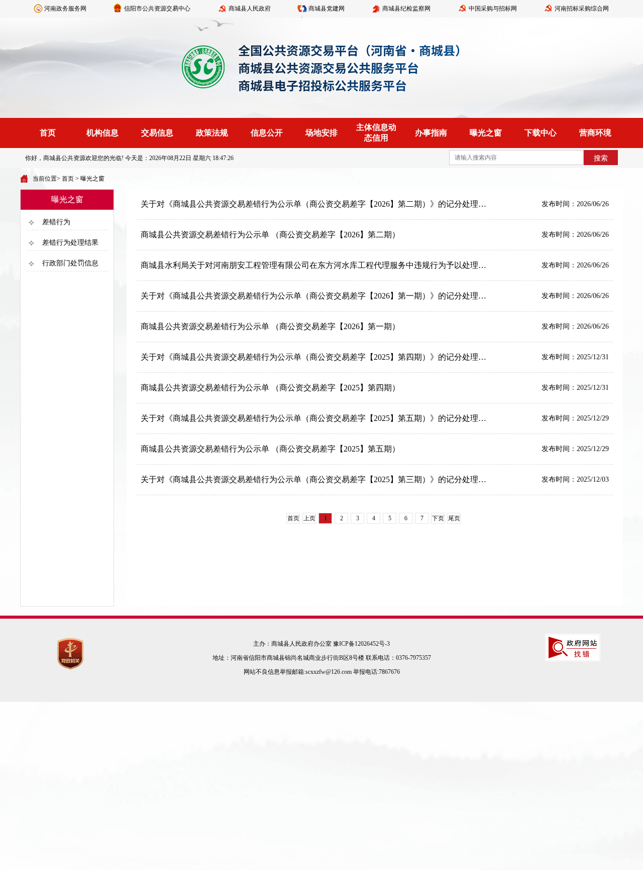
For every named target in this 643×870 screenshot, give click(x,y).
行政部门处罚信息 (70, 263)
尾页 (454, 518)
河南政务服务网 (65, 8)
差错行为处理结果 (70, 242)
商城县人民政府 (250, 8)
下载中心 (540, 132)
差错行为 (56, 222)
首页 (48, 132)
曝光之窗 (486, 132)
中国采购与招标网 (493, 8)
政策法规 (212, 132)
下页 (438, 518)
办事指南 (431, 132)
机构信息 (102, 132)
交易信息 (157, 132)
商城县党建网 (326, 8)
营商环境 (595, 132)
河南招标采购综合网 (582, 8)
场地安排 (321, 132)
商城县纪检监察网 (406, 8)
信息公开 (267, 132)
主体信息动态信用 (376, 132)
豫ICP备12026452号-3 (361, 643)
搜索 (601, 158)
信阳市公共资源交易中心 (157, 8)
